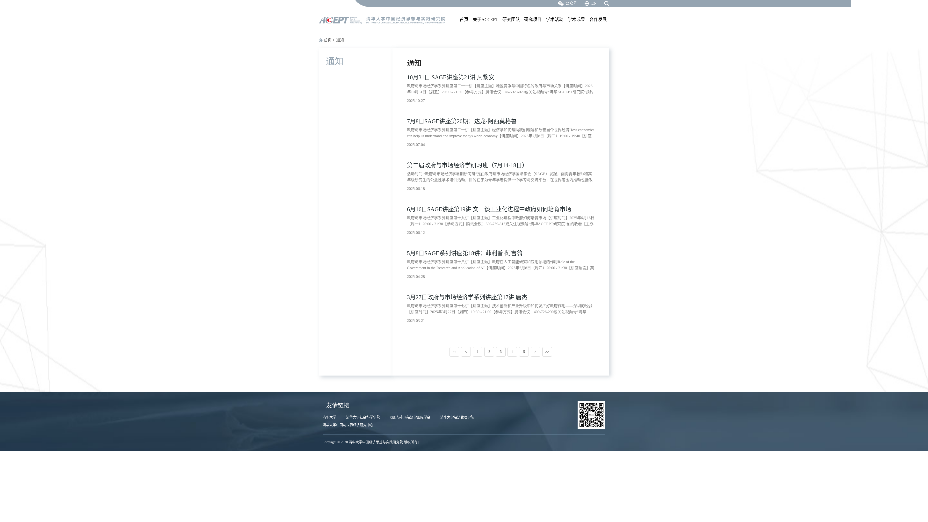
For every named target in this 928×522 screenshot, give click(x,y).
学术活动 (554, 19)
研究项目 (533, 19)
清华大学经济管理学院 (457, 417)
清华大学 (329, 417)
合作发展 (598, 19)
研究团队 (511, 19)
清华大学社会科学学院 (363, 417)
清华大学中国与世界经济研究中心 (348, 425)
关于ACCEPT (485, 19)
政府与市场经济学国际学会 (410, 417)
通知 (340, 40)
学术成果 (576, 19)
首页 (464, 19)
